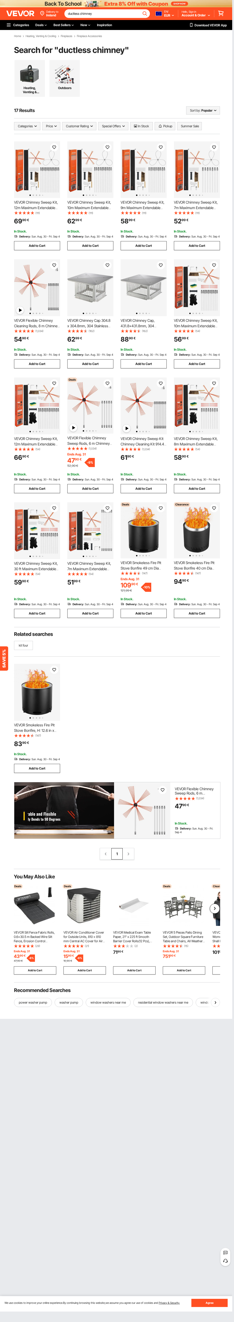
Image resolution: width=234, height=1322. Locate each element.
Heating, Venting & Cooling (41, 36)
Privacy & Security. (169, 1303)
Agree (210, 1303)
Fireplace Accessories (89, 36)
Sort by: (195, 110)
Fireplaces (66, 36)
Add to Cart (37, 245)
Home (17, 36)
